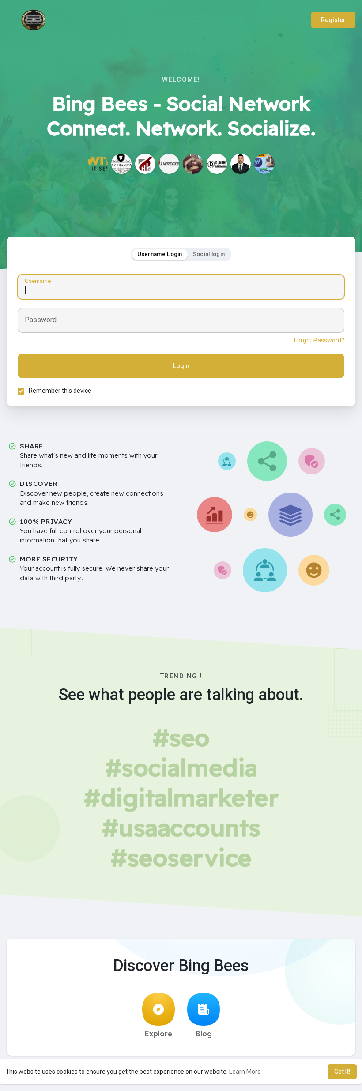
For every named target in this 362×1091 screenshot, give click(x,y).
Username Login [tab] (159, 254)
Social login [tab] (209, 254)
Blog (204, 1033)
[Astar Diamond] (121, 164)
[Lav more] (193, 164)
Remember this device (60, 390)
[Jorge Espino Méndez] (240, 164)
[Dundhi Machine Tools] (217, 164)
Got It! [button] (342, 1071)
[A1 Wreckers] (169, 164)
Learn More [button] (245, 1071)
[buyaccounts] (264, 164)
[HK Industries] (145, 164)
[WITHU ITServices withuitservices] (97, 164)
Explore (158, 1033)
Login (181, 365)
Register (333, 19)
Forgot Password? (319, 340)
